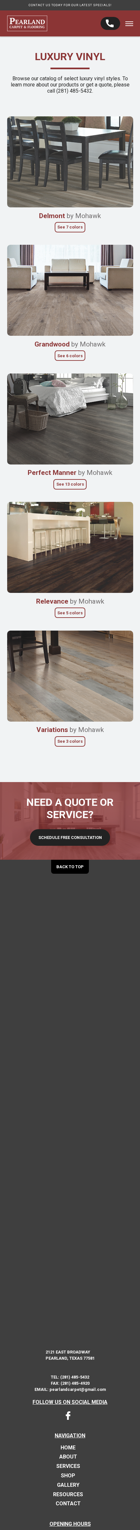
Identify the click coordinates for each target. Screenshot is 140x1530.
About (68, 1456)
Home (68, 1447)
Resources (68, 1494)
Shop (68, 1475)
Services (68, 1466)
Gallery (68, 1485)
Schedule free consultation (70, 837)
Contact (68, 1503)
